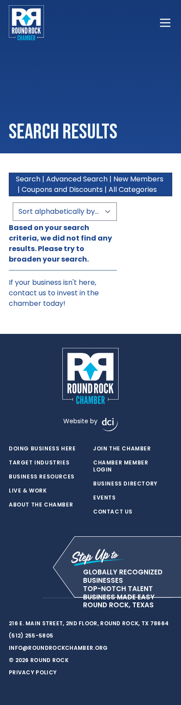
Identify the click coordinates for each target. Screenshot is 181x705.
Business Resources (42, 476)
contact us (27, 293)
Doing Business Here (42, 448)
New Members (138, 179)
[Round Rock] (26, 22)
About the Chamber (41, 504)
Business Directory (125, 483)
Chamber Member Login (120, 466)
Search (28, 179)
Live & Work (28, 490)
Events (104, 497)
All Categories (133, 189)
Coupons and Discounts (62, 189)
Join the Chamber (122, 448)
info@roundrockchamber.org (58, 648)
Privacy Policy (33, 672)
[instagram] (30, 598)
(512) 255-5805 (31, 635)
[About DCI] (110, 424)
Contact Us (113, 511)
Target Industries (39, 462)
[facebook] (13, 598)
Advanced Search (77, 179)
